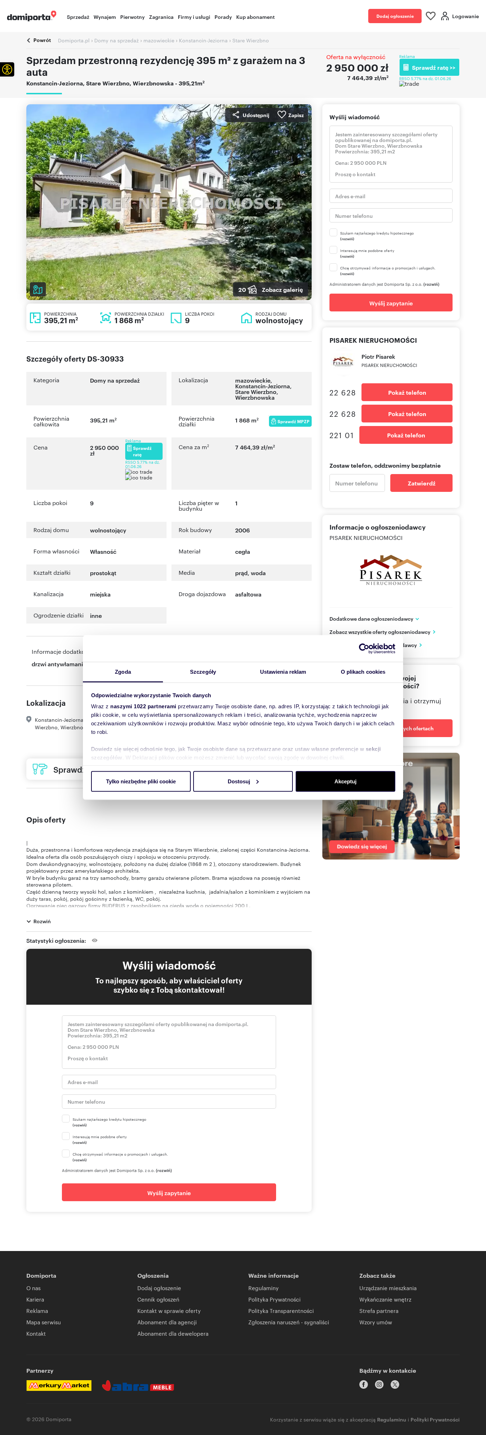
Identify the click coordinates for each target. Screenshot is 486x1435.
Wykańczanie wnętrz (385, 1299)
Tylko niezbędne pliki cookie (141, 781)
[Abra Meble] (138, 1385)
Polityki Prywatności (435, 1419)
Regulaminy (263, 1288)
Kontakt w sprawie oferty (169, 1310)
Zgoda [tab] (123, 672)
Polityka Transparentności (281, 1310)
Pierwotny (132, 16)
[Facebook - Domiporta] (363, 1384)
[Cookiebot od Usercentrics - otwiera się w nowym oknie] (364, 648)
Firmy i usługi (194, 16)
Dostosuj (239, 781)
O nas (33, 1288)
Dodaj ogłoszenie (395, 16)
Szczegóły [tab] (203, 672)
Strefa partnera (378, 1310)
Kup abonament (255, 16)
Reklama (37, 1310)
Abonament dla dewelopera (172, 1333)
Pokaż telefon (407, 392)
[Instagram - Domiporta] (379, 1384)
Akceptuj (345, 781)
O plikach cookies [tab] (363, 672)
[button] (7, 69)
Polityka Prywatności (274, 1299)
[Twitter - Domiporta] (395, 1384)
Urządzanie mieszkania (388, 1288)
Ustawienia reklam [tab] (283, 672)
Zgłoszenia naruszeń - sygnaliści (288, 1322)
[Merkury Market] (58, 1385)
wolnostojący (108, 530)
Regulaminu (391, 1419)
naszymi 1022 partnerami (143, 706)
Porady (223, 16)
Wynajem (105, 16)
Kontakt (36, 1333)
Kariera (35, 1299)
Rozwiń (42, 921)
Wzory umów (375, 1322)
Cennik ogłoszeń (158, 1299)
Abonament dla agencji (167, 1322)
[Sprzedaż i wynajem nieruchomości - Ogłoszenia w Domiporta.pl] (31, 16)
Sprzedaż (78, 16)
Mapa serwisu (43, 1322)
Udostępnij (256, 114)
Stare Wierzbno (255, 391)
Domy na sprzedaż (115, 380)
